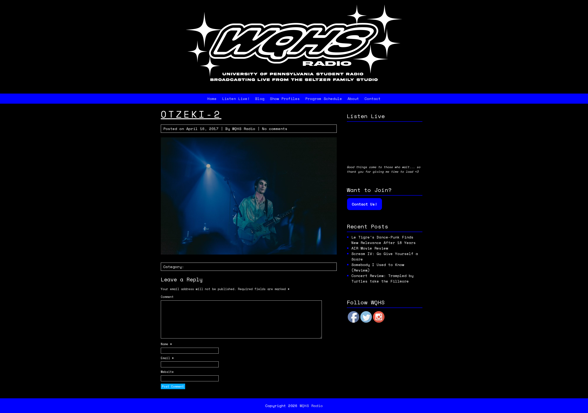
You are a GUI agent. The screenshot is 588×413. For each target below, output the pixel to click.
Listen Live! (236, 98)
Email (167, 358)
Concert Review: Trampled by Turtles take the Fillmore (382, 278)
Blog (259, 98)
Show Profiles (285, 98)
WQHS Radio (243, 128)
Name (166, 344)
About (353, 98)
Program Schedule (323, 98)
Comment (167, 297)
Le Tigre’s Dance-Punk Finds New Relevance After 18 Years (383, 239)
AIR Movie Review (369, 248)
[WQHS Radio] (294, 86)
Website (167, 372)
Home (212, 98)
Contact (373, 98)
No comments (274, 128)
